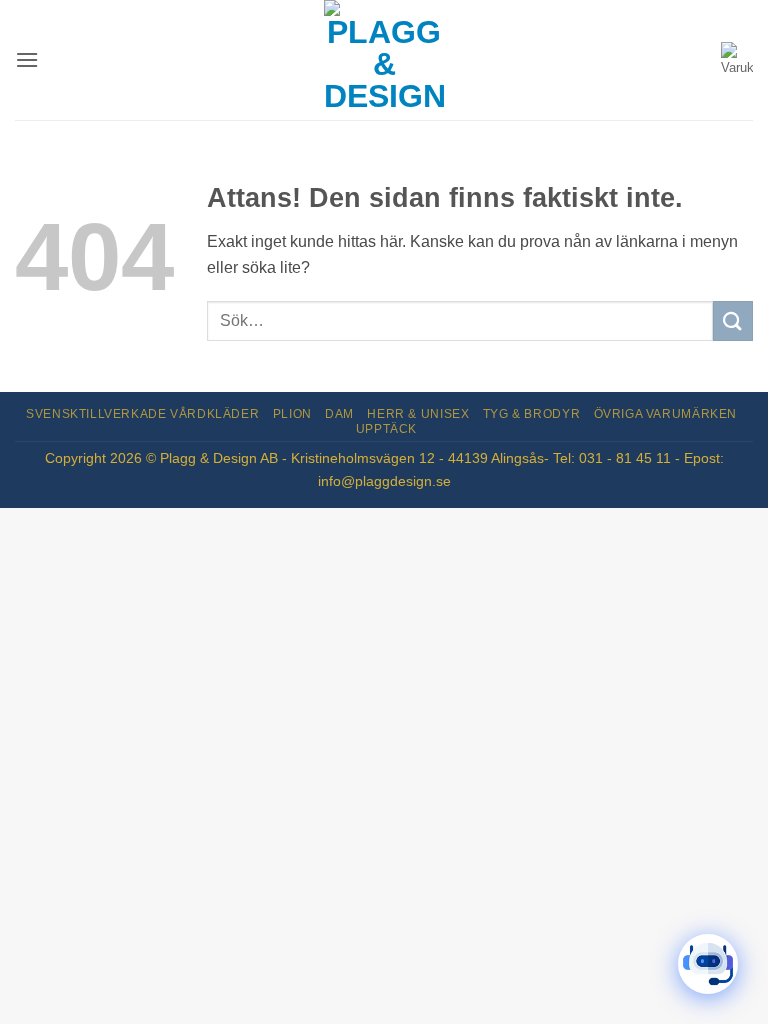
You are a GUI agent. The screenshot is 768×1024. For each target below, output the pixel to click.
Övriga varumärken (665, 414)
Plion (292, 414)
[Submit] (733, 320)
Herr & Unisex (418, 414)
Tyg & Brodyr (531, 414)
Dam (339, 414)
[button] (27, 59)
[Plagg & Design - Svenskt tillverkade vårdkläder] (384, 60)
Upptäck (386, 429)
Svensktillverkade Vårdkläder (142, 414)
